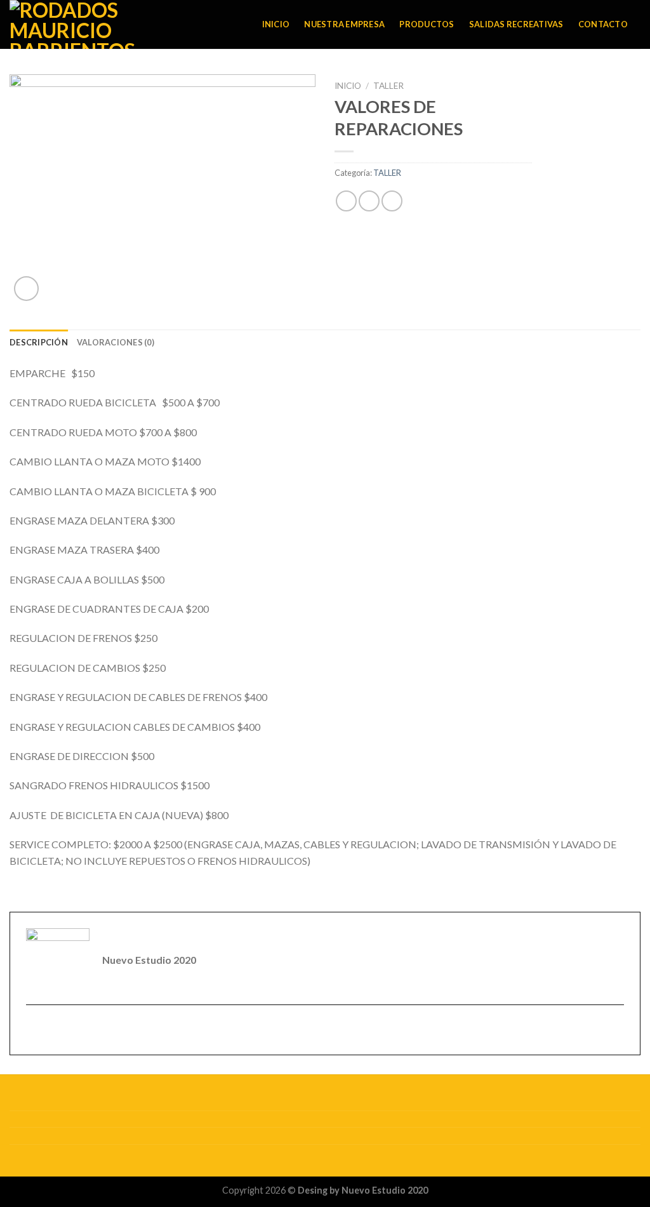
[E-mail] (34, 1031)
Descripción (39, 342)
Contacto (603, 24)
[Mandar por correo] (391, 200)
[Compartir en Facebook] (346, 200)
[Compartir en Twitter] (369, 200)
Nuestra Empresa (344, 24)
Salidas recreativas (516, 24)
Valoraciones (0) (115, 342)
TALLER (388, 86)
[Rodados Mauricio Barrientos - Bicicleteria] (94, 24)
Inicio (276, 24)
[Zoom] (26, 288)
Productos (426, 24)
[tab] (39, 342)
